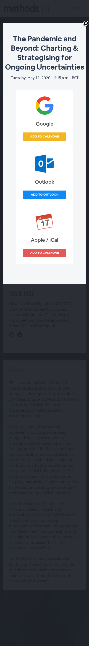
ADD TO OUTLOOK (44, 195)
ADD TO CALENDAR (44, 136)
